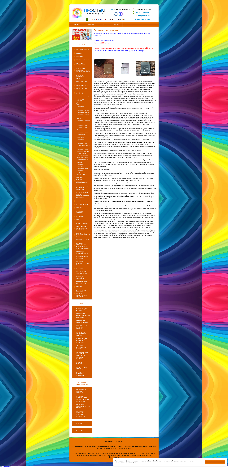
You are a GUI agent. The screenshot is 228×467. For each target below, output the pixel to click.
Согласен (215, 462)
